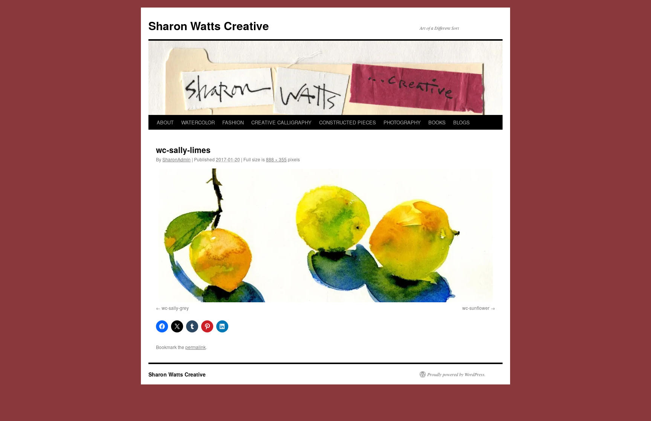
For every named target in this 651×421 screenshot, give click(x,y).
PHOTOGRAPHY (402, 122)
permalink (195, 347)
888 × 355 (276, 159)
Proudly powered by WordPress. (456, 374)
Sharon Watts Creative (208, 25)
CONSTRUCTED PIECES (347, 122)
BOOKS (437, 122)
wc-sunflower (475, 308)
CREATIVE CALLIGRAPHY (281, 122)
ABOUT (165, 122)
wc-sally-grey (175, 308)
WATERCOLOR (198, 122)
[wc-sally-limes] (325, 235)
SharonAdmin (176, 159)
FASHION (233, 122)
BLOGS (461, 122)
